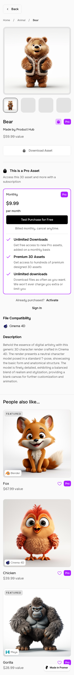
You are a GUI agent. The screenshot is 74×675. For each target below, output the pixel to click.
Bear (36, 20)
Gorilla (8, 662)
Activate (52, 300)
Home (6, 20)
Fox (6, 483)
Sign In (37, 308)
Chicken (9, 573)
